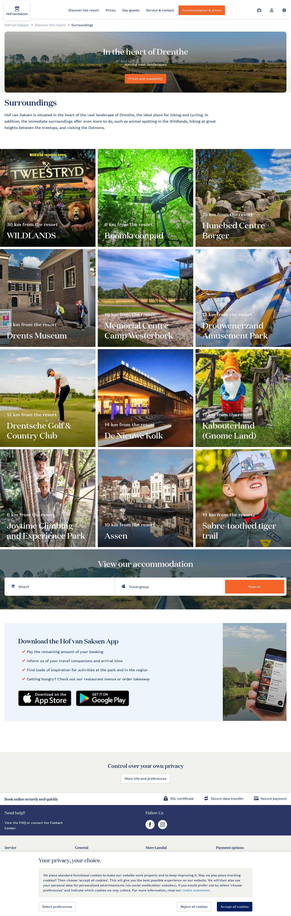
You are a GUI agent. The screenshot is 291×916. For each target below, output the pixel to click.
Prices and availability (145, 78)
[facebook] (151, 827)
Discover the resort (83, 10)
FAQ (22, 822)
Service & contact (160, 10)
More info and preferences (145, 778)
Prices (110, 10)
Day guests (130, 10)
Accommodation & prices (201, 10)
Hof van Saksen (17, 25)
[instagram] (162, 827)
